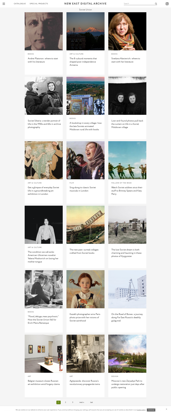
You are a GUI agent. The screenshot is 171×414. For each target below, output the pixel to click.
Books (31, 54)
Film (72, 183)
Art (29, 376)
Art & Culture (77, 54)
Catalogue (20, 4)
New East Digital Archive (85, 3)
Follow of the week (121, 183)
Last (91, 402)
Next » (81, 402)
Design (114, 376)
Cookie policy (141, 410)
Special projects (39, 4)
